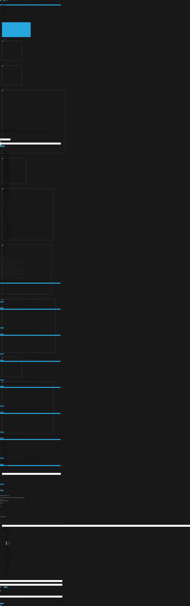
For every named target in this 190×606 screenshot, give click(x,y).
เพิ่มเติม (3, 570)
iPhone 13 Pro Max (7, 183)
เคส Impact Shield (51, 147)
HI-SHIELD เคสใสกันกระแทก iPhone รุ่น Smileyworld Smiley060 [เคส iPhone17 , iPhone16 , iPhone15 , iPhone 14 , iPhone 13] (22, 461)
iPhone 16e (6, 195)
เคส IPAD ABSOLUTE (9, 552)
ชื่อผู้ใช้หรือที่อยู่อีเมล (3, 579)
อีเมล (1, 595)
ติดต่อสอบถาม (4, 507)
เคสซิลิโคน (12, 543)
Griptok (5, 242)
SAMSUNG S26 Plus (7, 159)
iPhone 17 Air (6, 163)
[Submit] (2, 527)
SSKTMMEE (6, 217)
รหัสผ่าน (1, 583)
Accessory (4, 237)
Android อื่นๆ (6, 203)
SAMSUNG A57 (6, 153)
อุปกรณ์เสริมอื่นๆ (7, 564)
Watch (5, 239)
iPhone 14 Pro (6, 186)
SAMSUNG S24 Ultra (29, 147)
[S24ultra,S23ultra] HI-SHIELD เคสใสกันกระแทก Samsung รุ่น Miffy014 (12, 487)
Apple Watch (8, 240)
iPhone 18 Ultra (7, 157)
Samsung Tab (8, 559)
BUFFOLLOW (6, 216)
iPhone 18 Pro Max (7, 156)
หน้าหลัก (1, 129)
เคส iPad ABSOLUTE (9, 234)
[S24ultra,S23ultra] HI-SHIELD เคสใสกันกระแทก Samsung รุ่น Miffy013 (12, 435)
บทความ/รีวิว (6, 465)
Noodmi (5, 212)
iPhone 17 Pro (6, 164)
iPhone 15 (6, 188)
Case (10, 147)
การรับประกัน (4, 569)
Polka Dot (5, 209)
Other (3, 251)
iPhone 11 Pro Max (7, 177)
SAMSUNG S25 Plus (7, 169)
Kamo (5, 213)
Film (3, 196)
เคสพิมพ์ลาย (2, 148)
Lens (3, 205)
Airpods (5, 235)
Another (5, 236)
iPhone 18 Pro (6, 155)
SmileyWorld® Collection (8, 215)
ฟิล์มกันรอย (4, 5)
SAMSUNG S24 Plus (7, 172)
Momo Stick (6, 245)
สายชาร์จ (5, 243)
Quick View (2, 301)
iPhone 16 (6, 191)
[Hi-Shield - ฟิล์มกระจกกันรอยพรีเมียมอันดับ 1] (4, 0)
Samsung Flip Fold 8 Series (7, 4)
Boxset (3, 248)
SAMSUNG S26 (6, 158)
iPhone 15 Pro (6, 189)
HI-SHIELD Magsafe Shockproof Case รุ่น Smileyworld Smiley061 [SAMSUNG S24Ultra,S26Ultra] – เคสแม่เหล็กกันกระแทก (21, 409)
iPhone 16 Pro (6, 193)
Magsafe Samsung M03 (4, 137)
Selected (7, 199)
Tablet (5, 557)
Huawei (7, 560)
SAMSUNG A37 (6, 152)
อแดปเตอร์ (5, 244)
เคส (2, 540)
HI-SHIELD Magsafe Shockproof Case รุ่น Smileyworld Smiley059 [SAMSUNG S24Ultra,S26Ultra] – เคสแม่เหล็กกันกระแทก (21, 357)
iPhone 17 (6, 162)
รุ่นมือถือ (5, 129)
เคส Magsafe (57, 147)
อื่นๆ (4, 247)
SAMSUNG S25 (6, 168)
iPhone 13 (6, 181)
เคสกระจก (7, 224)
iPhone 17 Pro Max (7, 165)
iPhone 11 (6, 175)
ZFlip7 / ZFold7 (6, 166)
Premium (7, 198)
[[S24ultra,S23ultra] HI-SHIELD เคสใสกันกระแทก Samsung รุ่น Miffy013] (7, 428)
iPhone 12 (6, 178)
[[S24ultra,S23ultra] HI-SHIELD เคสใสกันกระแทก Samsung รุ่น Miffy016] (7, 298)
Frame (5, 210)
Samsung (15, 147)
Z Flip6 (5, 167)
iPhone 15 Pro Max (7, 190)
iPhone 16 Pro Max (7, 194)
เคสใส (7, 221)
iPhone (5, 197)
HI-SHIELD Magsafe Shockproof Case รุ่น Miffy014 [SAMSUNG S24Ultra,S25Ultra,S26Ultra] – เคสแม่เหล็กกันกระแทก (20, 331)
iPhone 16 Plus (6, 192)
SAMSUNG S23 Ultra (21, 147)
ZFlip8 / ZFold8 (6, 154)
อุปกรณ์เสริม (4, 438)
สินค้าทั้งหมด (6, 573)
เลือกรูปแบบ (2, 308)
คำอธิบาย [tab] (3, 253)
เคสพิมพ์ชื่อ (8, 545)
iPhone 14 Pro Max (7, 187)
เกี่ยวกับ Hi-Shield (5, 504)
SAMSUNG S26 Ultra (10, 129)
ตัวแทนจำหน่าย (4, 505)
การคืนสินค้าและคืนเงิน (5, 514)
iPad (5, 232)
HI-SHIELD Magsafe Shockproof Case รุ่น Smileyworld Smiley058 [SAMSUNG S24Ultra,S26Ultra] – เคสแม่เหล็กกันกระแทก (21, 383)
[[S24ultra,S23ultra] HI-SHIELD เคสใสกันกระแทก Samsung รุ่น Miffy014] (7, 480)
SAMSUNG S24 (6, 171)
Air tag (5, 246)
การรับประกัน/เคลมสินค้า (6, 512)
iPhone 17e (6, 161)
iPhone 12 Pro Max (7, 180)
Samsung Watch (9, 241)
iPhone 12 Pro (6, 179)
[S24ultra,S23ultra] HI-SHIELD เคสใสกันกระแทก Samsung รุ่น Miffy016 (12, 305)
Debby (12, 147)
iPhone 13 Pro (6, 182)
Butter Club (6, 218)
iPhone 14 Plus (6, 185)
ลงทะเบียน (1, 603)
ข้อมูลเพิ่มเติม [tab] (4, 254)
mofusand (6, 211)
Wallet (5, 238)
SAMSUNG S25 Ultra (36, 147)
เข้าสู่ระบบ (5, 587)
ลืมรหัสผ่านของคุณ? (3, 589)
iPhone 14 (6, 184)
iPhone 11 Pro (6, 176)
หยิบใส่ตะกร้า (2, 146)
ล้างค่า (1, 140)
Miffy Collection (6, 214)
